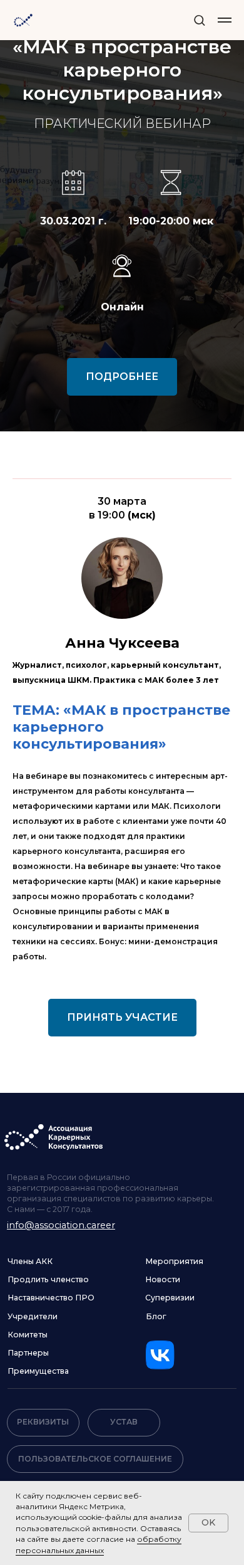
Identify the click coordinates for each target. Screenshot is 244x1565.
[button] (199, 20)
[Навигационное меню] (224, 20)
